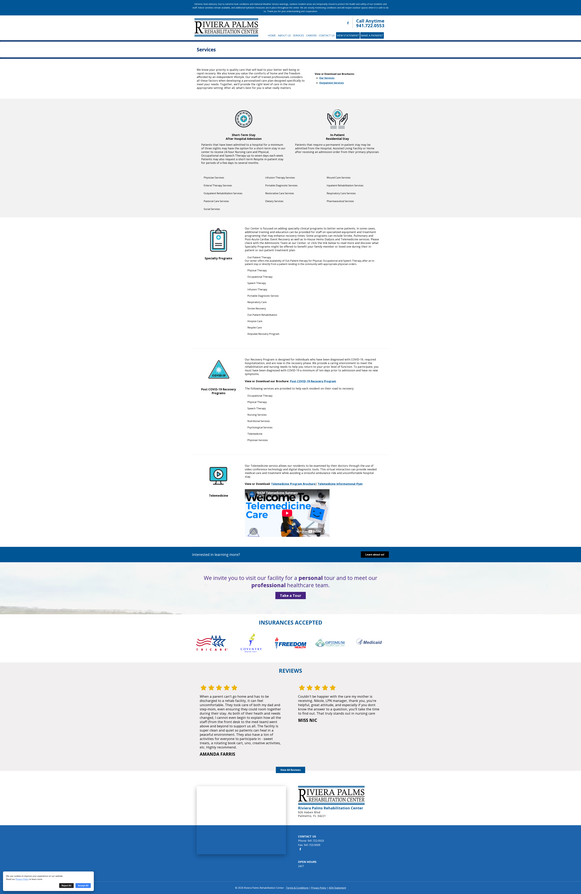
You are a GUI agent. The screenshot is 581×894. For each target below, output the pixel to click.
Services (298, 35)
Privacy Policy (22, 879)
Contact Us (327, 35)
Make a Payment (372, 35)
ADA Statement (337, 887)
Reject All (66, 885)
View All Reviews (290, 770)
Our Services (326, 78)
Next (377, 643)
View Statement (348, 35)
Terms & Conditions (297, 887)
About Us (284, 35)
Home (272, 35)
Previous (203, 643)
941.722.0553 (370, 25)
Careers (311, 35)
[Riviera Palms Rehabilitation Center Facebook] (348, 23)
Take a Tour (290, 595)
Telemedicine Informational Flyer (340, 484)
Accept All (83, 885)
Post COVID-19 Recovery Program (313, 381)
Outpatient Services (331, 82)
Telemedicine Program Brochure (293, 484)
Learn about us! (374, 554)
